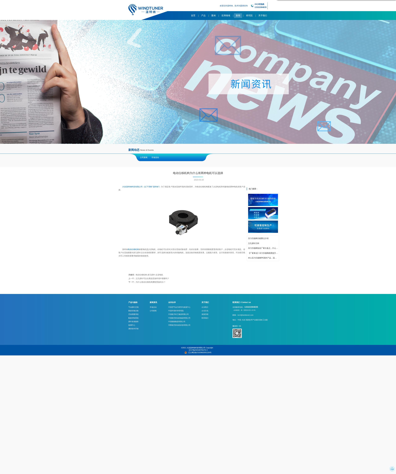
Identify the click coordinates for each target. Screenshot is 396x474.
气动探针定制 (133, 307)
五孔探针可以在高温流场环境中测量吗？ (152, 278)
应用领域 (226, 15)
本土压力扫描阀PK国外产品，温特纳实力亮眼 (263, 258)
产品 (203, 15)
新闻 (238, 15)
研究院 (249, 15)
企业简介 (205, 307)
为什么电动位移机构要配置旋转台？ (151, 282)
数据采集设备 (133, 311)
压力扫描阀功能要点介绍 (258, 238)
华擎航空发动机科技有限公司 (179, 325)
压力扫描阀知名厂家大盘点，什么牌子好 (263, 248)
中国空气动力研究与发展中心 (179, 307)
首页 (193, 15)
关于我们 (262, 15)
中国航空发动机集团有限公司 (179, 318)
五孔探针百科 (253, 243)
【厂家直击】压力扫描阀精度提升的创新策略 (263, 253)
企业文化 (205, 311)
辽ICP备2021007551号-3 (198, 350)
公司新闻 (143, 157)
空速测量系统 (133, 314)
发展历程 (205, 314)
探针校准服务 (133, 321)
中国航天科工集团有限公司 (178, 314)
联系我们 (205, 318)
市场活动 (155, 157)
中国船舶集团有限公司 (176, 321)
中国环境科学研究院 (176, 311)
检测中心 (131, 325)
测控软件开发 (133, 329)
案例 (213, 15)
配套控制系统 (133, 318)
